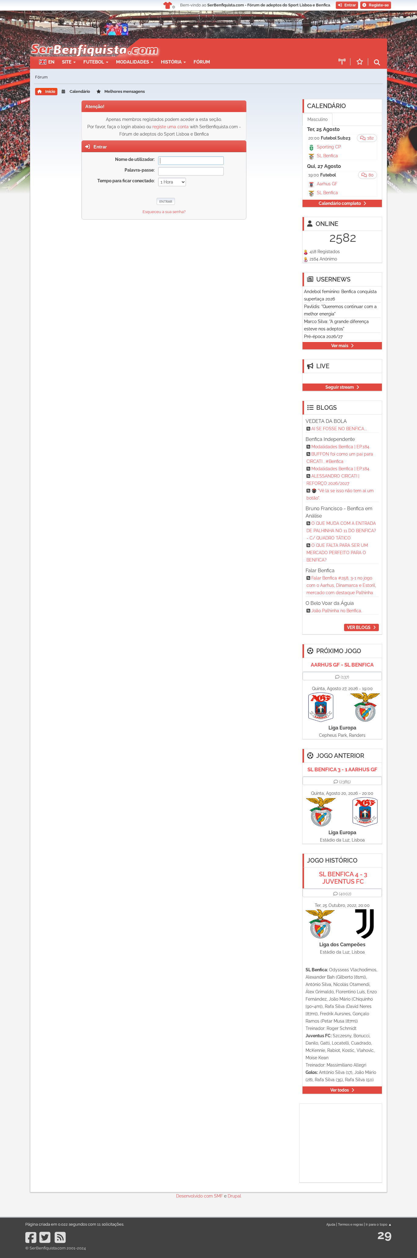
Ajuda (330, 1224)
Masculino (317, 119)
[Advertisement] (229, 47)
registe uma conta (170, 126)
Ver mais (339, 345)
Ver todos (339, 1090)
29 (384, 1234)
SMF (218, 1196)
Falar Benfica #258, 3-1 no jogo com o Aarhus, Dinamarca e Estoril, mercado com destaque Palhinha (341, 585)
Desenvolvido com (195, 1196)
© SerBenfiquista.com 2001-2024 (55, 1248)
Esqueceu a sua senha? (164, 211)
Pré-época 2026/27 (323, 336)
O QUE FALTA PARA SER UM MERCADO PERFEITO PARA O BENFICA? (337, 552)
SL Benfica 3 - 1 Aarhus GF (342, 769)
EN (51, 62)
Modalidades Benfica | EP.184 (340, 446)
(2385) (345, 781)
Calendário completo (340, 203)
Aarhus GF (327, 183)
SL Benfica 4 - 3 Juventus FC (343, 878)
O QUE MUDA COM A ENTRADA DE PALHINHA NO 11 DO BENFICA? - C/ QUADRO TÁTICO (341, 530)
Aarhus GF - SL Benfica (342, 665)
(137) (345, 676)
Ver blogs (359, 627)
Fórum (202, 62)
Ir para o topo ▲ (379, 1224)
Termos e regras (350, 1224)
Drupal (234, 1196)
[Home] (94, 41)
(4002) (345, 893)
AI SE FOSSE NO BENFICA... (339, 428)
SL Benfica (327, 155)
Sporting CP (329, 146)
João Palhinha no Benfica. (336, 610)
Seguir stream (339, 387)
